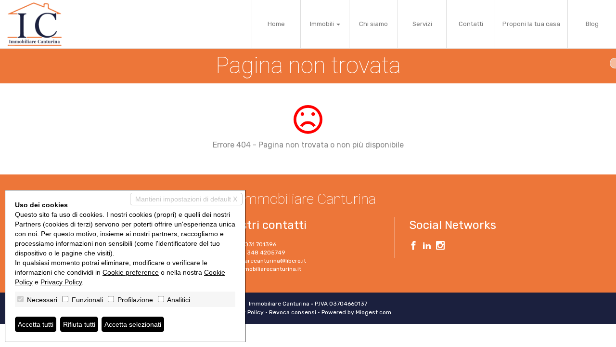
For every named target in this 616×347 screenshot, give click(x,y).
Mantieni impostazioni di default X (186, 199)
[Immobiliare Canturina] (34, 24)
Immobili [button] (322, 23)
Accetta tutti (35, 324)
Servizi (422, 23)
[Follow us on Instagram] (440, 246)
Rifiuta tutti (79, 324)
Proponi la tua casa (531, 23)
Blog (592, 23)
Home (276, 23)
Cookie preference (131, 272)
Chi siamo (373, 23)
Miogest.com (373, 312)
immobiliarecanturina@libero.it (263, 260)
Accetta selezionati (132, 324)
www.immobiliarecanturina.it (261, 269)
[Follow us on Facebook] (413, 246)
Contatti (471, 23)
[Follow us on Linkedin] (427, 246)
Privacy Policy (61, 282)
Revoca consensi (292, 312)
